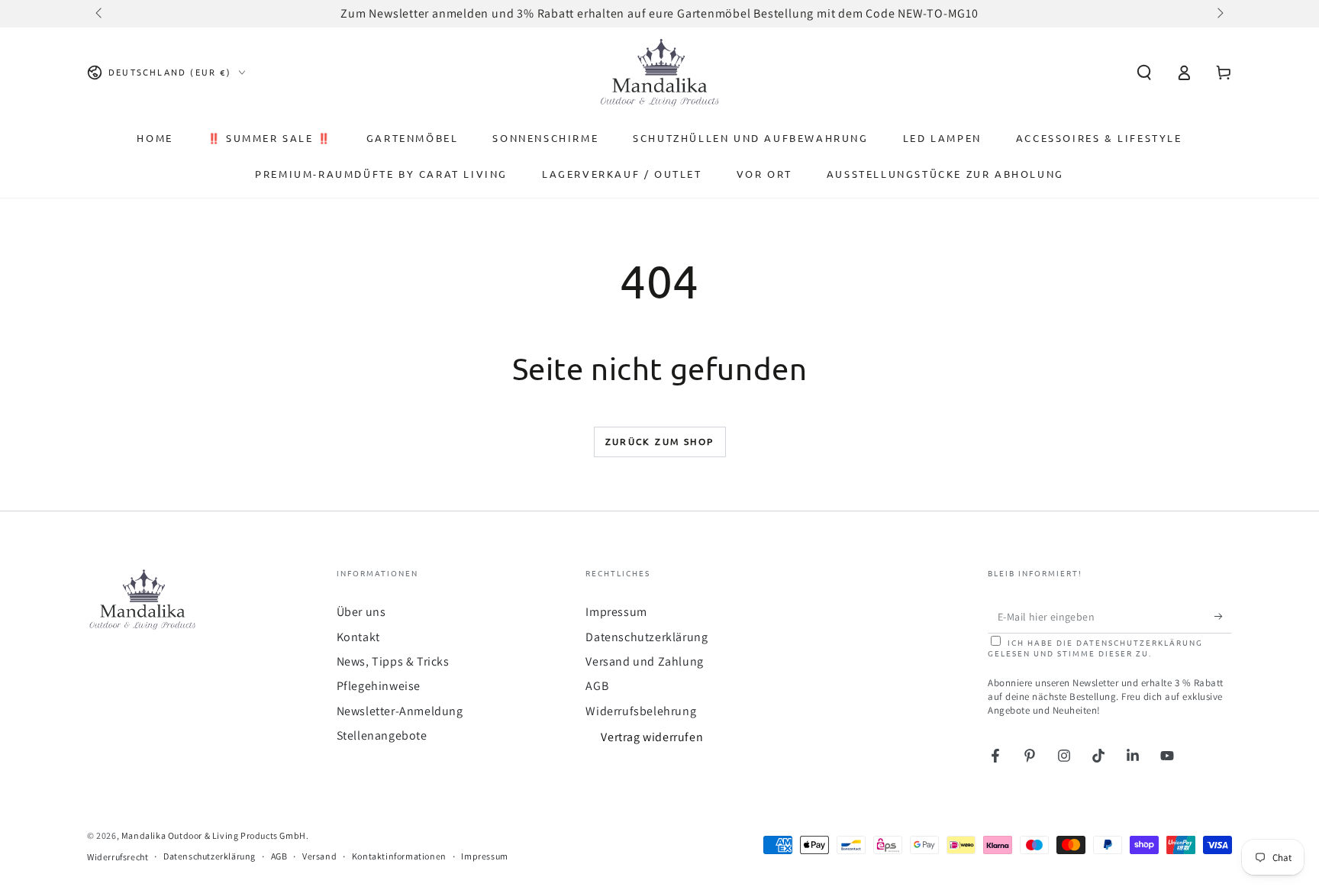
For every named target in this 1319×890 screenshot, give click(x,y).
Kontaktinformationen (399, 856)
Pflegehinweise (379, 686)
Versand (319, 856)
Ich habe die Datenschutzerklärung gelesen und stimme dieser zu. (1095, 648)
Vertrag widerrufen (652, 737)
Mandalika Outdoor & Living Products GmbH (213, 835)
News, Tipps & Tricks (393, 661)
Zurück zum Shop (659, 441)
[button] (1144, 72)
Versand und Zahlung (644, 661)
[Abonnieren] (1223, 616)
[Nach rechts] (1219, 13)
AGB (596, 686)
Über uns (361, 612)
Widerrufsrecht (117, 857)
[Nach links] (100, 13)
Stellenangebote (382, 735)
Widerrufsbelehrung (640, 711)
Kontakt (358, 637)
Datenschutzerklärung (646, 637)
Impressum (616, 612)
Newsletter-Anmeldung (400, 711)
